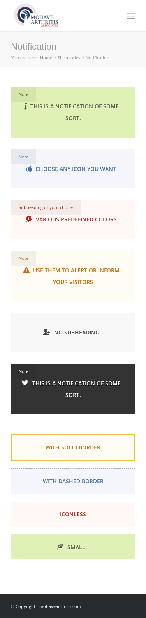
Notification (33, 46)
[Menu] (131, 16)
